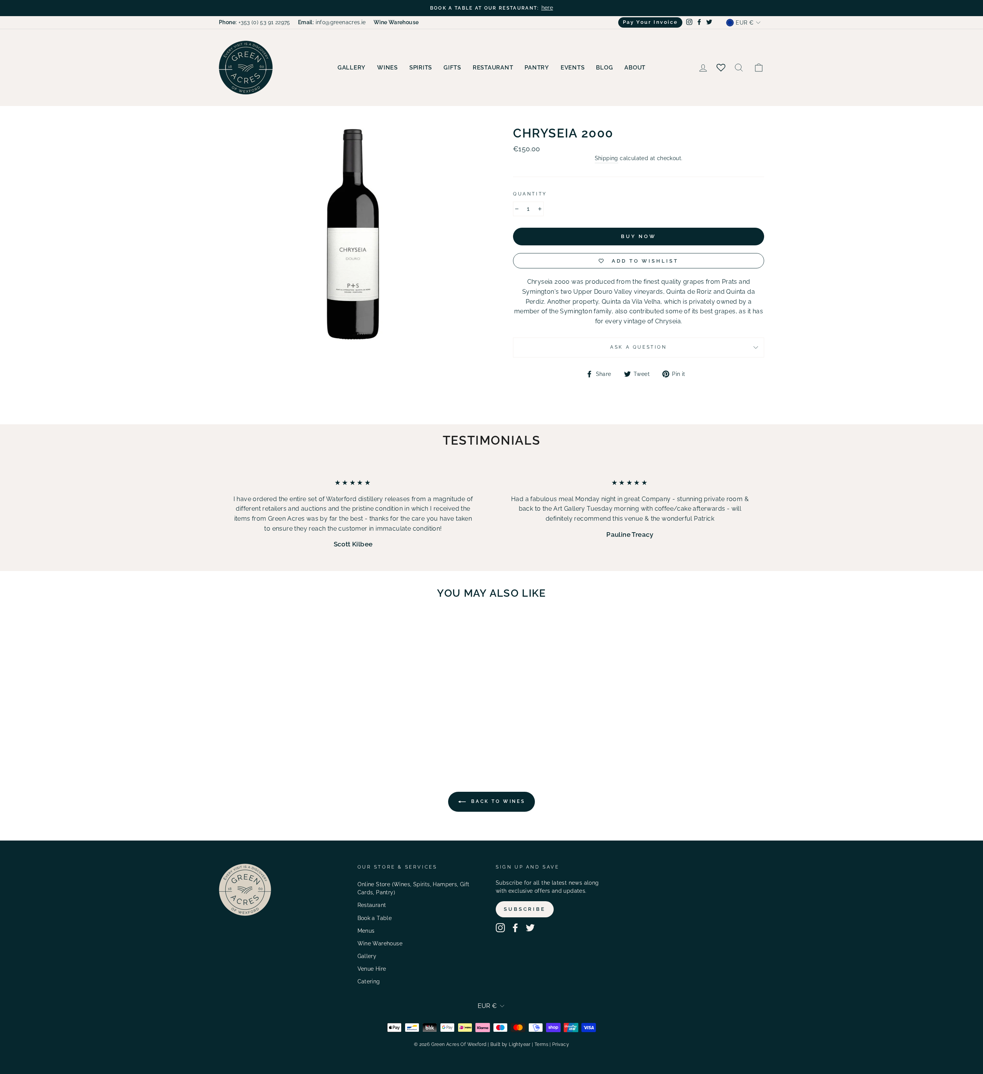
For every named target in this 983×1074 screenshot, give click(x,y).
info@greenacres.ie (332, 22)
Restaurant (493, 67)
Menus (366, 931)
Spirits (420, 67)
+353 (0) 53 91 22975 (254, 22)
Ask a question (638, 347)
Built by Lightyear (510, 1044)
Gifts (452, 67)
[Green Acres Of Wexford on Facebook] (515, 927)
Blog (604, 67)
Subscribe (525, 909)
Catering (368, 981)
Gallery (352, 67)
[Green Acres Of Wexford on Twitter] (530, 927)
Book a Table (374, 918)
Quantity (530, 194)
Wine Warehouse (380, 943)
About (634, 67)
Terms (541, 1044)
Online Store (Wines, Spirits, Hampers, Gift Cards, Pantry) (413, 888)
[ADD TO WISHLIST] (311, 627)
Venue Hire (371, 969)
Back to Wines (497, 801)
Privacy (560, 1044)
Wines (387, 67)
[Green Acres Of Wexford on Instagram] (500, 927)
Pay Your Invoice (650, 22)
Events (573, 67)
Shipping (606, 158)
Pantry (537, 67)
